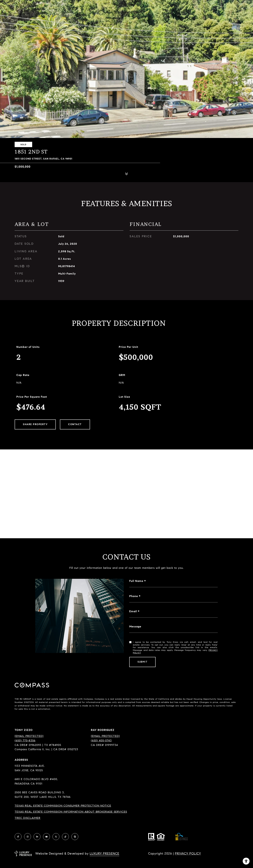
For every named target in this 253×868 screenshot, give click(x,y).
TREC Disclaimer (27, 818)
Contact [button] (75, 424)
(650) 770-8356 (25, 740)
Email (133, 611)
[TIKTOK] (65, 836)
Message (135, 626)
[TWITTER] (55, 836)
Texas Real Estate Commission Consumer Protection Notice (63, 805)
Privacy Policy (188, 853)
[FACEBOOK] (18, 836)
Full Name (136, 581)
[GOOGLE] (74, 836)
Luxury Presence (104, 853)
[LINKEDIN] (37, 836)
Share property (35, 424)
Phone (133, 596)
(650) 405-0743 (101, 740)
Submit (142, 661)
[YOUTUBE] (46, 836)
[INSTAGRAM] (27, 836)
